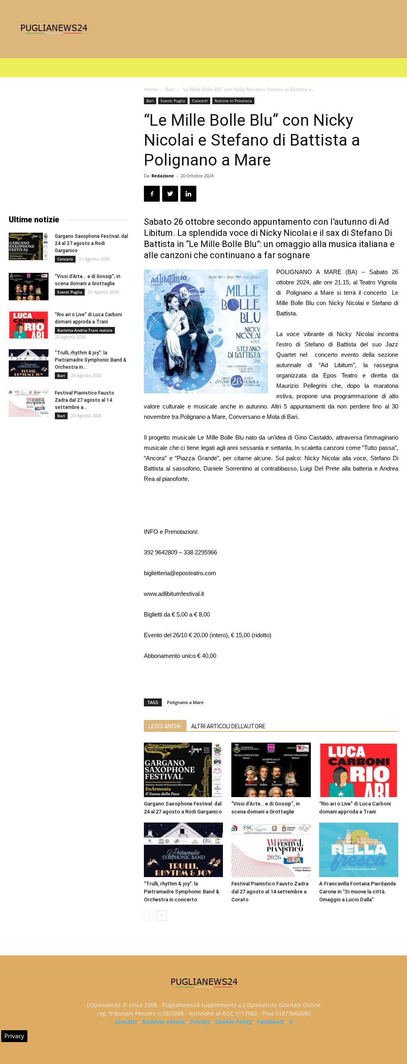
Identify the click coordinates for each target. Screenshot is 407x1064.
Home (151, 89)
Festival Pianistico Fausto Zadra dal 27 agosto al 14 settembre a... (84, 400)
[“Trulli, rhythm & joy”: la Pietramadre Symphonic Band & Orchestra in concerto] (183, 850)
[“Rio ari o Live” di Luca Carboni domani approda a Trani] (358, 770)
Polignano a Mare (185, 702)
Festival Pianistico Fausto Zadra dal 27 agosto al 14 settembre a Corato (269, 892)
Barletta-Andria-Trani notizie (84, 330)
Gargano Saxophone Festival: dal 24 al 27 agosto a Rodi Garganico (91, 243)
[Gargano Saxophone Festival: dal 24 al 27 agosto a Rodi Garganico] (183, 770)
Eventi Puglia (173, 100)
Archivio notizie (163, 1021)
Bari (169, 89)
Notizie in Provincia (233, 100)
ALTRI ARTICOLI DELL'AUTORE (228, 726)
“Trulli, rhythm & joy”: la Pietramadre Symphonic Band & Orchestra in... (90, 360)
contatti (126, 1021)
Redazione (162, 176)
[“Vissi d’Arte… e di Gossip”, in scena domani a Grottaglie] (270, 770)
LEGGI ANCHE (165, 726)
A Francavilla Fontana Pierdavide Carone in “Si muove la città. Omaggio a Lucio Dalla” (357, 892)
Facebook (270, 1021)
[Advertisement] (271, 506)
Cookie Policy (233, 1021)
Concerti (200, 100)
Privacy (200, 1021)
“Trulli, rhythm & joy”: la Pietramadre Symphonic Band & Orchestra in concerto (181, 892)
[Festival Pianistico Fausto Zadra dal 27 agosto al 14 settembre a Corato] (270, 850)
